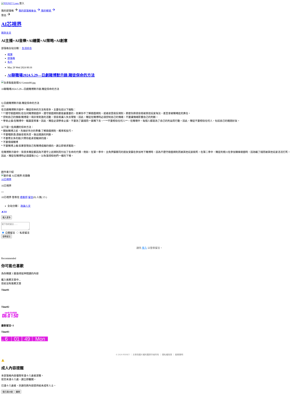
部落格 (11, 58)
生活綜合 (27, 48)
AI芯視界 (11, 24)
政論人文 (26, 206)
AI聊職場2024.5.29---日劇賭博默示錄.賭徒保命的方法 (51, 75)
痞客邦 (24, 197)
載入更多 (6, 217)
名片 (9, 62)
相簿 (9, 54)
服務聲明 (179, 354)
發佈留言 (6, 236)
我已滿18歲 (7, 392)
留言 (30, 197)
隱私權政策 (167, 354)
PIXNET (126, 354)
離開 (18, 392)
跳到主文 (6, 33)
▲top (4, 211)
